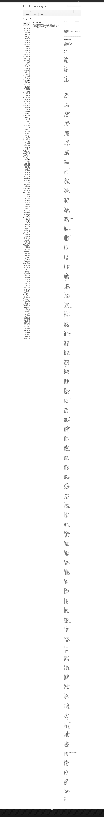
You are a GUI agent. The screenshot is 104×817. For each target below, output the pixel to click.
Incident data (66, 404)
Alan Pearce (66, 103)
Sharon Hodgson (27, 302)
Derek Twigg (66, 273)
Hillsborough (66, 387)
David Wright (66, 268)
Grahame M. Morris (27, 148)
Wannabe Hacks (66, 779)
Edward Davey (28, 114)
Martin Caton (66, 557)
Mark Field (28, 228)
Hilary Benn (28, 158)
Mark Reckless (28, 235)
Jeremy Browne (28, 177)
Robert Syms (26, 290)
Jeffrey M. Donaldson (27, 175)
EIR (64, 291)
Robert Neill (66, 677)
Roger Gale (28, 292)
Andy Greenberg (66, 138)
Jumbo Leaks (66, 484)
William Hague (26, 337)
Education (27, 14)
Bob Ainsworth (66, 174)
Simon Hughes (26, 306)
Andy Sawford (28, 52)
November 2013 (66, 61)
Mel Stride (28, 242)
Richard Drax (28, 284)
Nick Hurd (27, 259)
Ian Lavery (65, 397)
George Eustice (66, 336)
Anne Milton (66, 156)
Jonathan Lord (28, 199)
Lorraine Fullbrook (27, 220)
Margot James (66, 537)
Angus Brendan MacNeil (26, 55)
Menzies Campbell (27, 242)
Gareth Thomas (66, 326)
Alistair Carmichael (27, 36)
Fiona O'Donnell (27, 124)
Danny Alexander (67, 239)
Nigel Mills (28, 262)
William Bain (66, 785)
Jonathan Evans (27, 199)
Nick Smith (28, 260)
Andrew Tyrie (26, 50)
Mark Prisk (26, 234)
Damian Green (28, 88)
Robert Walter (66, 680)
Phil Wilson (66, 649)
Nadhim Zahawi (66, 586)
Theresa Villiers (28, 325)
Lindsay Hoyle (28, 217)
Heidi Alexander (27, 155)
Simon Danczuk (66, 714)
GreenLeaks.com (67, 363)
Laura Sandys (28, 214)
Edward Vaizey (26, 116)
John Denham (28, 186)
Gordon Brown (66, 353)
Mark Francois (26, 229)
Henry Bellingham (27, 157)
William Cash (28, 336)
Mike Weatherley (67, 582)
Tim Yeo (24, 327)
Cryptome (65, 226)
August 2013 (66, 64)
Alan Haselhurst (26, 30)
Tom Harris (28, 330)
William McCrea (66, 787)
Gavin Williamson (27, 130)
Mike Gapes (27, 249)
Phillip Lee (28, 280)
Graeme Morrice (66, 356)
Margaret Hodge (27, 226)
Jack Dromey (28, 166)
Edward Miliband (27, 115)
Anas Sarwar (66, 117)
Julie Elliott (26, 203)
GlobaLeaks (66, 348)
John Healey (27, 187)
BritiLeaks (65, 184)
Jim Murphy (66, 442)
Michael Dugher (25, 244)
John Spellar (28, 192)
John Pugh (28, 190)
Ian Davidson (27, 163)
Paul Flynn (28, 270)
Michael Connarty (27, 243)
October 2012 (66, 73)
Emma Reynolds (66, 297)
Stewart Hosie (28, 321)
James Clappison (27, 171)
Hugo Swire (66, 389)
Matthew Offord (66, 564)
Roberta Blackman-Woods (26, 291)
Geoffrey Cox (25, 132)
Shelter (65, 710)
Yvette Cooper (28, 338)
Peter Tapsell (27, 277)
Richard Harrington (27, 286)
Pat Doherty (27, 266)
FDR (65, 310)
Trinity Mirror (66, 772)
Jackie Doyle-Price (67, 414)
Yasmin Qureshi (66, 789)
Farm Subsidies (66, 309)
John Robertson (66, 463)
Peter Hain (28, 276)
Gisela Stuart (66, 347)
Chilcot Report (66, 202)
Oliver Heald (26, 264)
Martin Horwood (28, 238)
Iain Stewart (28, 161)
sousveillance (66, 720)
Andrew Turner (28, 49)
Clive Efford (66, 217)
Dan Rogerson (27, 90)
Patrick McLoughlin (27, 268)
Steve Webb (66, 745)
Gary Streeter (28, 128)
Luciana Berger (28, 220)
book (65, 177)
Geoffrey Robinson (27, 133)
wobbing (65, 788)
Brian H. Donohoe (27, 68)
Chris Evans (28, 78)
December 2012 (66, 71)
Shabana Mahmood (27, 301)
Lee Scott (25, 215)
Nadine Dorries (28, 252)
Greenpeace (66, 365)
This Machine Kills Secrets (68, 757)
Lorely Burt (26, 219)
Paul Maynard (28, 272)
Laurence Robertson (67, 507)
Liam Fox (27, 216)
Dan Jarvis (27, 89)
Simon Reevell (28, 307)
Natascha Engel (66, 590)
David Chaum (66, 245)
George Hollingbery (27, 135)
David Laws (28, 100)
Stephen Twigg (25, 318)
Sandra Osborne (25, 298)
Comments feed (66, 801)
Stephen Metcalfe (67, 733)
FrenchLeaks (66, 322)
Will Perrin (65, 784)
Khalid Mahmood (26, 212)
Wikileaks (65, 782)
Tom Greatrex (66, 765)
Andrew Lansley (25, 43)
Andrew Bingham (67, 118)
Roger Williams (66, 684)
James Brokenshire (27, 170)
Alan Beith (27, 29)
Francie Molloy (66, 316)
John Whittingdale (27, 195)
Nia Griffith (28, 254)
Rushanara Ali (66, 692)
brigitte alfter (66, 184)
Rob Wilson (28, 287)
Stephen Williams (67, 739)
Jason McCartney (27, 175)
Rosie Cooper (26, 295)
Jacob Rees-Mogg (67, 415)
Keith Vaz (28, 209)
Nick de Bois (66, 598)
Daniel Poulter (66, 238)
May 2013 (65, 66)
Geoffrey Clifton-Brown (26, 132)
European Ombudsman (68, 307)
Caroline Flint (28, 70)
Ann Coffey (27, 56)
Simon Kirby (66, 717)
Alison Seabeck (66, 110)
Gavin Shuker (66, 329)
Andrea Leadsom (27, 39)
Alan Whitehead (27, 32)
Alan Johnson (66, 101)
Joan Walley (28, 184)
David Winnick (26, 106)
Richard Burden (66, 665)
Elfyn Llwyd (28, 118)
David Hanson (26, 98)
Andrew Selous (25, 47)
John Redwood (28, 191)
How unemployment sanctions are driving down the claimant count (72, 30)
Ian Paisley (66, 402)
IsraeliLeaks (66, 409)
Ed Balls (65, 282)
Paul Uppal (66, 636)
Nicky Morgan (26, 260)
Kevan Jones (26, 211)
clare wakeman (66, 44)
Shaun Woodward (27, 303)
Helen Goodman (66, 381)
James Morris (66, 422)
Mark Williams (26, 237)
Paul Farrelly (25, 270)
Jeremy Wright (28, 178)
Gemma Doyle (66, 331)
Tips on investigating (29, 11)
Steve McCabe (66, 742)
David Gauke (66, 249)
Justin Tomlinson (27, 204)
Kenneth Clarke (66, 497)
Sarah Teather (28, 299)
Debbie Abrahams (27, 107)
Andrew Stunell (66, 135)
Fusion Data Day (67, 324)
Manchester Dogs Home (68, 528)
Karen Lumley (27, 206)
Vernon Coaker (66, 776)
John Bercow (27, 185)
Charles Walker (66, 197)
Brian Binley (66, 181)
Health (77, 11)
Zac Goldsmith (28, 339)
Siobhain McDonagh (27, 308)
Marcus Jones (28, 224)
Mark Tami (28, 236)
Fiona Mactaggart (27, 124)
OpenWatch (66, 618)
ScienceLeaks (66, 702)
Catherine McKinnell (27, 72)
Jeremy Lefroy (66, 432)
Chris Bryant (66, 204)
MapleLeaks (66, 530)
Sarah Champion (27, 299)
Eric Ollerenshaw (26, 121)
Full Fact (65, 323)
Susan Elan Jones (67, 748)
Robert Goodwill (28, 288)
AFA (64, 96)
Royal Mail (66, 689)
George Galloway (27, 135)
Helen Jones (26, 157)
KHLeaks (65, 502)
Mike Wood (26, 252)
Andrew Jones (28, 43)
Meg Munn (66, 566)
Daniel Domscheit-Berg (68, 235)
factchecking (66, 309)
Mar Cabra (66, 531)
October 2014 (66, 54)
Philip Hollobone (67, 652)
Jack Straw (66, 413)
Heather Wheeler (26, 155)
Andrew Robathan (27, 46)
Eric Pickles (66, 304)
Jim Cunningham (26, 180)
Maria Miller (26, 228)
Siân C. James (28, 304)
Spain (65, 721)
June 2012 (66, 76)
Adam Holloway (66, 92)
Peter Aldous (28, 274)
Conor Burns (28, 84)
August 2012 (66, 74)
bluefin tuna (66, 173)
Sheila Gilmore (26, 303)
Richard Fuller (26, 284)
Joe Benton (24, 185)
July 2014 (65, 55)
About (42, 14)
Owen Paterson (28, 265)
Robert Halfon (26, 289)
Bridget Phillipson (27, 68)
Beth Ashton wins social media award (70, 34)
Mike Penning (28, 250)
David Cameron (28, 95)
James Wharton (26, 173)
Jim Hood (28, 181)
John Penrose (66, 460)
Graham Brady (25, 145)
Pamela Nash (66, 621)
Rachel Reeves (28, 280)
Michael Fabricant (27, 244)
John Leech (25, 189)
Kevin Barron (66, 499)
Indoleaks (65, 405)
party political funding (67, 622)
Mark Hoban (66, 546)
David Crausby (66, 246)
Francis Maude (28, 125)
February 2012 (66, 80)
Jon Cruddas (66, 471)
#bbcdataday (66, 88)
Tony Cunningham (27, 332)
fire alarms (65, 314)
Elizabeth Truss (26, 118)
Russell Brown (26, 296)
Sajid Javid (27, 297)
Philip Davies (28, 278)
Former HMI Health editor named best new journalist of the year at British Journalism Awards (72, 33)
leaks (65, 508)
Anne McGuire (28, 58)
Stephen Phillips (66, 736)
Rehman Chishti (28, 282)
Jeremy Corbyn (25, 177)
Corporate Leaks (67, 223)
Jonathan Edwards (27, 198)
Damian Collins (66, 230)
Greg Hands (66, 366)
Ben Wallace (66, 166)
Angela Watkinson (67, 144)
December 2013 (66, 60)
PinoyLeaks (66, 654)
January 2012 (66, 81)
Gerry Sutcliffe (66, 346)
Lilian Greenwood (27, 216)
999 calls (65, 89)
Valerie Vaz (26, 333)
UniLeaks (65, 774)
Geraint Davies (66, 343)
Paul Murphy (27, 272)
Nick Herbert (28, 258)
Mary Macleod (25, 240)
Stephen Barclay (66, 725)
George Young (66, 342)
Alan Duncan (28, 29)
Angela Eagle (28, 53)
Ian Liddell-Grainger (67, 398)
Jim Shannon (28, 183)
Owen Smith (26, 266)
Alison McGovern (27, 35)
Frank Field (28, 126)
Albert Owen (28, 33)
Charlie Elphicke (27, 75)
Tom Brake (28, 329)
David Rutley (26, 103)
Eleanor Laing (66, 292)
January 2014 (66, 59)
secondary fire (66, 704)
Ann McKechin (66, 150)
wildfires (65, 783)
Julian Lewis (26, 202)
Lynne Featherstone (27, 222)
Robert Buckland (25, 288)
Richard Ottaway (66, 670)
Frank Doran (66, 318)
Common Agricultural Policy (68, 218)
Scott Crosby (66, 703)
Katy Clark (27, 208)
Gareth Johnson (27, 128)
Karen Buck (28, 205)
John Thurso (28, 194)
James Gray (26, 172)
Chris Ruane (26, 80)
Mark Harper (28, 230)
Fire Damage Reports (67, 315)
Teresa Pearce (28, 323)
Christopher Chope (27, 82)
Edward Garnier (25, 114)
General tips (28, 131)
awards (65, 160)
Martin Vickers (26, 238)
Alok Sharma (66, 114)
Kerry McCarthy (28, 210)
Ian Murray (27, 165)
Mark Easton (66, 540)
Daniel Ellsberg (66, 236)
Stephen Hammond (27, 312)
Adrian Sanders (26, 28)
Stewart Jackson (25, 322)
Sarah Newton (66, 700)
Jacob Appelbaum (67, 414)
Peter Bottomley (66, 643)
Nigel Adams (66, 607)
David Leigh (66, 256)
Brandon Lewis (26, 66)
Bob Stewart (28, 66)
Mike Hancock (66, 579)
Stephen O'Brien (66, 735)
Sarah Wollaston (25, 300)
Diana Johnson (66, 275)
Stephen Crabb (28, 309)
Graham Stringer (27, 147)
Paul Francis (66, 632)
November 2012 (66, 72)
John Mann (28, 189)
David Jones (26, 99)
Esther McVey (28, 122)
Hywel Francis (28, 160)
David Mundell (26, 102)
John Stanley (27, 193)
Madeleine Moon (27, 222)
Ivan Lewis (66, 410)
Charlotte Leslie (26, 76)
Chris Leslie (28, 79)
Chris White (28, 80)
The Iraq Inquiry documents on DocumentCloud (72, 28)
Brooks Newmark (27, 69)
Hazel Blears (28, 154)
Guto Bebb (28, 152)
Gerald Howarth (28, 138)
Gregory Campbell (67, 371)
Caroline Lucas (25, 70)
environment (66, 299)
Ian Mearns (66, 400)
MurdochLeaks (66, 585)
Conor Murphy (26, 85)
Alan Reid (27, 31)
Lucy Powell (25, 221)
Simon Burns (26, 305)
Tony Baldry (66, 767)
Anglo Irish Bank (66, 146)
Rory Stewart (28, 294)
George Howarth (66, 339)
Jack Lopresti (27, 167)
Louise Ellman (66, 521)
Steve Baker (28, 319)
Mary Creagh (66, 560)
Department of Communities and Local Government (72, 272)
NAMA (65, 588)
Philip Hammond (27, 279)
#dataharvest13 (66, 89)
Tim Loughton (28, 327)
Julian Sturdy (28, 203)
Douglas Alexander (27, 112)
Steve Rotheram (26, 321)
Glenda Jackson (25, 140)
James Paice (28, 173)
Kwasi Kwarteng (28, 213)
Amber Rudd (26, 38)
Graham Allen (28, 145)
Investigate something (67, 11)
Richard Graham (66, 668)
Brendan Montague (67, 180)
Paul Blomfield (66, 628)
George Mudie (28, 136)
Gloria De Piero (66, 349)
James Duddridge (27, 171)
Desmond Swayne (28, 109)
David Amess (26, 92)
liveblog (65, 517)
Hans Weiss (66, 374)
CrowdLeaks (66, 225)
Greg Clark (26, 149)
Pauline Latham (28, 273)
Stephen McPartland (27, 314)
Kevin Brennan (28, 211)
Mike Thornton (26, 250)
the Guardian (66, 753)
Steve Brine (26, 319)
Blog (65, 172)
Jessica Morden (27, 179)
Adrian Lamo (66, 94)
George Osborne (27, 137)
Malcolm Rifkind (66, 528)
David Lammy (66, 254)
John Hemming (66, 455)
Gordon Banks (66, 351)
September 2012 (67, 73)
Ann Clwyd (66, 148)
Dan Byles (65, 232)
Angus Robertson (26, 55)
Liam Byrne (28, 215)
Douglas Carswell (27, 112)
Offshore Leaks (66, 614)
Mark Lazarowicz (27, 232)
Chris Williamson (27, 81)
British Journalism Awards (68, 185)
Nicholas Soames (67, 595)
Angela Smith (26, 53)
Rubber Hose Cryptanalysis (68, 690)
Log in (65, 799)
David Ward (28, 105)
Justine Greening (28, 205)
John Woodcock (28, 195)
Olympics (79, 1)
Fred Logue (66, 321)
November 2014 (66, 54)
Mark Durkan (66, 539)
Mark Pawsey (28, 233)
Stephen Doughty (27, 311)
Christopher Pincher (27, 82)
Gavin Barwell (26, 129)
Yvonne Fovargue (26, 339)
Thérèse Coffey (26, 326)
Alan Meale (28, 31)
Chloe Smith (26, 77)
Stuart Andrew (66, 748)
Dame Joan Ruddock (27, 87)
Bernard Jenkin (27, 63)
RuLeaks (65, 691)
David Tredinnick (67, 265)
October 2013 (66, 62)
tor (64, 769)
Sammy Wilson (28, 297)
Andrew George (66, 120)
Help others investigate (55, 11)
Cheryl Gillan (66, 200)
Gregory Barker (66, 370)
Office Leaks (66, 613)
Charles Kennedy (67, 196)
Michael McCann (67, 573)
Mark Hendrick (26, 230)
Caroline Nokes (66, 191)
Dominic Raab (66, 278)
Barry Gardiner (66, 163)
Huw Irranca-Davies (67, 390)
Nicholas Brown (66, 595)
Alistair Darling (27, 37)
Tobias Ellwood (28, 327)
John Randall (27, 191)
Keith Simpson (66, 494)
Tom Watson (27, 331)
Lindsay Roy (27, 218)
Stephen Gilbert (28, 311)
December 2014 (66, 53)
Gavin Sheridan (66, 328)
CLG (65, 215)
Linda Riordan (66, 513)
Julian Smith (66, 481)
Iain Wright (25, 162)
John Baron (28, 185)
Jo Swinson (66, 444)
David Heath (66, 251)
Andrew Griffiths (66, 121)
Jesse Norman (25, 179)
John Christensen (67, 450)
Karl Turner (28, 207)
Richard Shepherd (67, 671)
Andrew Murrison (67, 128)
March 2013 (66, 68)
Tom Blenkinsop (66, 762)
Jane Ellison (28, 174)
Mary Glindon (28, 239)
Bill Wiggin (28, 64)
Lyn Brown (28, 221)
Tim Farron (66, 757)
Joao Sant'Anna (66, 446)
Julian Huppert (28, 201)
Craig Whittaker (66, 223)
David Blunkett (28, 94)
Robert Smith (66, 678)
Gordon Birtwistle (67, 352)
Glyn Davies (28, 141)
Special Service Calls (67, 722)
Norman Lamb (66, 612)
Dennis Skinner (26, 108)
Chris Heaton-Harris (27, 78)
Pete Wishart (66, 641)
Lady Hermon (66, 505)
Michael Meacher (67, 574)
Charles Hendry (66, 195)
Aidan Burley (66, 97)
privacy (65, 658)
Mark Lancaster (26, 232)
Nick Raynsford (66, 603)
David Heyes (28, 98)
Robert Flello (66, 674)
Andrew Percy (28, 45)
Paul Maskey (66, 633)
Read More (34, 30)
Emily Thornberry (27, 119)
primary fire (66, 657)
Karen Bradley (66, 487)
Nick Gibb (27, 258)
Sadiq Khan (66, 694)
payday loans (66, 638)
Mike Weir (28, 251)
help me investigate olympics (68, 384)
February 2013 (66, 69)
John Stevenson (27, 193)
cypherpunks (66, 227)
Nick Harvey (66, 600)
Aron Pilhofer (66, 157)
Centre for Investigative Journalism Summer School (72, 194)
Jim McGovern (27, 182)
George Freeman (27, 134)
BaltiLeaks (65, 161)
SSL (64, 723)
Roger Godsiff (26, 293)
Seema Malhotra (66, 705)
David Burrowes (27, 94)
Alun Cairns (28, 37)
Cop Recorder (66, 221)
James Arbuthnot (27, 169)
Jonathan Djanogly (27, 197)
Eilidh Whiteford (27, 117)
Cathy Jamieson (27, 73)
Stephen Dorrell (28, 310)
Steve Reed (28, 320)
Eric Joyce (28, 120)
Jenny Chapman (25, 176)
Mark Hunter (28, 231)
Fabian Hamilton (26, 122)
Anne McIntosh (66, 155)
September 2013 (67, 63)
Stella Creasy (66, 724)
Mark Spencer (66, 555)
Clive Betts (27, 84)
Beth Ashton (66, 169)
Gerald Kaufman (25, 139)
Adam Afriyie (26, 27)
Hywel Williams (27, 161)
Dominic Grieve (25, 110)
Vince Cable (28, 334)
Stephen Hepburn (27, 313)
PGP (65, 648)
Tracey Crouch (66, 770)
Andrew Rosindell (27, 47)
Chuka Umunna (26, 83)
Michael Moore (66, 575)
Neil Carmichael (28, 254)
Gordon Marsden (67, 355)
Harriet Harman (66, 375)
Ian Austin (28, 162)
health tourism (66, 378)
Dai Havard (25, 86)
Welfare (35, 14)
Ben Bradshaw (28, 62)
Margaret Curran (27, 225)
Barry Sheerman (26, 61)
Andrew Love (66, 126)
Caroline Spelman (67, 192)
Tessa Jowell (26, 324)
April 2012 (65, 78)
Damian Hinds (27, 88)
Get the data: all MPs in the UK (39, 22)
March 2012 (66, 79)
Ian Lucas (27, 164)
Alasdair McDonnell (67, 106)
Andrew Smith (66, 133)
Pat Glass (65, 624)
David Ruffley (28, 102)
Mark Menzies (66, 549)
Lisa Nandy (66, 516)
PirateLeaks (66, 655)
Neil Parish (25, 254)
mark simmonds (27, 236)
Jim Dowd (27, 181)
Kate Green (25, 207)
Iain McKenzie (66, 393)
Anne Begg (28, 57)
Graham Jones (28, 146)
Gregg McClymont (27, 151)
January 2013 (66, 70)
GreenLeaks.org (66, 364)
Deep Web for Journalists (68, 270)
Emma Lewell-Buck (27, 120)
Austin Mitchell (25, 60)
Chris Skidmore (66, 209)
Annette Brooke (28, 59)
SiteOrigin (58, 815)
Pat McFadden (28, 267)
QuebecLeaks (66, 659)
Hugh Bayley (26, 159)
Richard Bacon (25, 282)
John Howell (28, 188)
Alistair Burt (28, 35)
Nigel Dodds (28, 262)
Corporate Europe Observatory (69, 222)
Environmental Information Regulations (70, 301)
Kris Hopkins (28, 212)
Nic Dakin (26, 255)
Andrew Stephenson (27, 49)
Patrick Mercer (26, 268)
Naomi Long (25, 253)
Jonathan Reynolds (27, 200)
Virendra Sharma (27, 335)
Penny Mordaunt (26, 274)
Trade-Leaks (66, 771)
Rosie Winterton (66, 688)
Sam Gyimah (66, 696)
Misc (65, 585)
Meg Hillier (27, 241)
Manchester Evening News (68, 529)
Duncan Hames (27, 113)
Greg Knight (28, 149)
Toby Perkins (27, 328)
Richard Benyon (66, 664)
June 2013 (66, 65)
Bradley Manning (67, 178)
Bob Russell (66, 175)
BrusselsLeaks (66, 187)
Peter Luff (28, 276)
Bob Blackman (27, 65)
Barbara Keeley (66, 162)
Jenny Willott (66, 429)
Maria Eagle (28, 227)
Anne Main (25, 57)
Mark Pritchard (28, 234)
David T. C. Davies (28, 104)
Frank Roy (26, 127)
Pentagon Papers (67, 640)
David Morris (66, 258)
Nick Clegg (26, 257)
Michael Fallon (26, 245)
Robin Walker (66, 681)
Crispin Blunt (28, 86)
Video (38, 11)
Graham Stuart (28, 147)
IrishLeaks (65, 408)
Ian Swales (27, 165)
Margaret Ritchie (25, 226)
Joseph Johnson (25, 201)
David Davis (28, 96)
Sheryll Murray (66, 711)
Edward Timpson (27, 116)
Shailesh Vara (66, 707)
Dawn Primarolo (28, 106)
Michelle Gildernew (28, 248)
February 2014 (66, 58)
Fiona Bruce (66, 311)
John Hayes (28, 187)
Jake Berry (28, 169)
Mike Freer (28, 248)
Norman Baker (25, 263)
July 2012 (65, 75)
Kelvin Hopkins (25, 209)
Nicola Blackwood (27, 261)
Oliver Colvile (28, 264)
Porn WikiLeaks (66, 656)
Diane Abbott (28, 110)
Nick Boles (28, 256)
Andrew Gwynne (66, 122)
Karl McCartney (66, 490)
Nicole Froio (66, 606)
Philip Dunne (26, 278)
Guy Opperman (25, 153)
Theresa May (28, 325)
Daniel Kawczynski (27, 90)
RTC (64, 690)
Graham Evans (66, 358)
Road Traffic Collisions (67, 671)
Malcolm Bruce (25, 223)
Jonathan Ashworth (27, 197)
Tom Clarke (27, 329)
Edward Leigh (66, 286)
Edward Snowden (67, 288)
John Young (66, 470)
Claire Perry (66, 214)
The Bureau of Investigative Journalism (70, 752)
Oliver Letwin (66, 616)
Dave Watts (28, 92)
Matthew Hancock (67, 563)
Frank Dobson (26, 126)
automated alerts (67, 159)
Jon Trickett (28, 196)
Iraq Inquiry (66, 406)
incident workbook (67, 404)
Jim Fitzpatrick (66, 439)
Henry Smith (66, 385)
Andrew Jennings (67, 123)
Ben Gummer (66, 165)
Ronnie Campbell (67, 685)
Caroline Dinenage (67, 188)
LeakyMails (66, 509)
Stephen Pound (28, 317)
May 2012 (65, 77)
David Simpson (66, 263)
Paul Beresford (28, 269)
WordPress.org (66, 802)
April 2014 (65, 56)
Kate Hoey (28, 207)
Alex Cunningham (27, 34)
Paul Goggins (27, 271)
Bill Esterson (66, 170)
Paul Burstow (28, 270)
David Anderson (27, 93)
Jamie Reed (66, 424)
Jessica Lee (66, 434)
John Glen (24, 187)
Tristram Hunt (28, 333)
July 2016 (65, 52)
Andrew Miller (28, 44)
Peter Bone (26, 275)
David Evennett (26, 96)
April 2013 (65, 67)
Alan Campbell (66, 99)
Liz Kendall (66, 518)
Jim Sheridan (27, 183)
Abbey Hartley (28, 340)
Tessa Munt (66, 751)
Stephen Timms (28, 317)
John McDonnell (26, 189)
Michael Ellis (66, 570)
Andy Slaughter (66, 141)
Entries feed (66, 800)
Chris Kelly (24, 79)
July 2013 (65, 64)
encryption (65, 298)
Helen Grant (28, 156)
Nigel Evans (25, 262)
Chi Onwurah (28, 76)
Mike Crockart (66, 576)
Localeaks (65, 519)
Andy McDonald (28, 51)
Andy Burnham (28, 51)
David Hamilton (28, 97)
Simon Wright (26, 307)
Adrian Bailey (28, 27)
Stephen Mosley (66, 734)
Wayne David (26, 335)
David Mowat (28, 101)
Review (65, 662)
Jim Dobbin (66, 437)
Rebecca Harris (28, 281)
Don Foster (28, 111)
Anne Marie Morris (67, 153)
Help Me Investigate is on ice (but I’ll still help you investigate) (72, 32)
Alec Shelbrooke (26, 33)
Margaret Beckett (27, 224)
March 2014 (66, 57)
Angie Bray (28, 54)
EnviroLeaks (66, 299)
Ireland (65, 407)
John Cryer (66, 451)
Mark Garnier (66, 543)
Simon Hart (28, 305)
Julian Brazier (66, 479)
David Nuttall (66, 261)
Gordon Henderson (27, 143)
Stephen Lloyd (25, 313)
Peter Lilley (25, 276)
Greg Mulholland (25, 150)
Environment (66, 300)
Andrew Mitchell (25, 45)
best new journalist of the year (69, 168)
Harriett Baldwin (66, 375)
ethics (65, 306)
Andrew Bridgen (66, 119)
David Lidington (26, 100)
